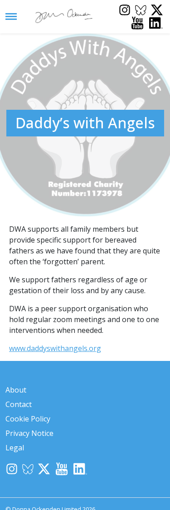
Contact (18, 404)
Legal (14, 448)
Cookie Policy (27, 419)
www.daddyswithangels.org (55, 348)
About (15, 390)
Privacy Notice (29, 433)
